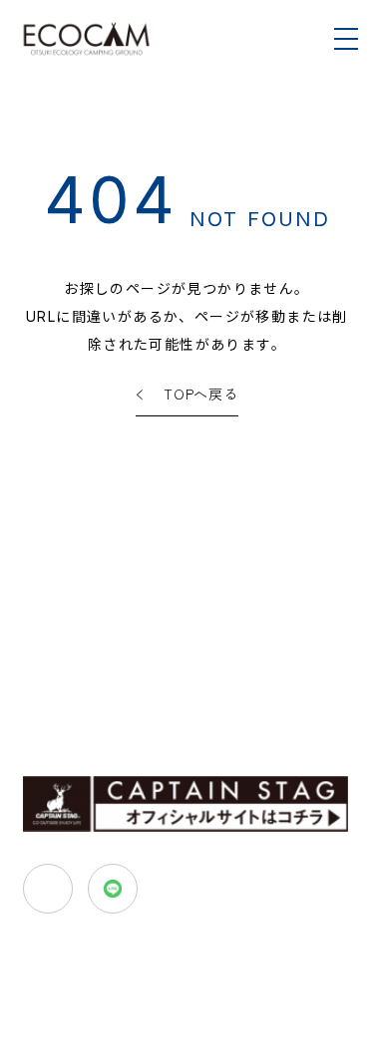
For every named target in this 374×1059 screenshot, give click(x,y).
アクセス (49, 668)
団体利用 (120, 668)
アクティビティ (173, 637)
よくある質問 (148, 706)
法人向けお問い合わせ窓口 (265, 738)
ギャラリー (56, 706)
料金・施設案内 (283, 637)
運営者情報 (240, 706)
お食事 (89, 637)
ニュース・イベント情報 (95, 738)
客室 (36, 637)
